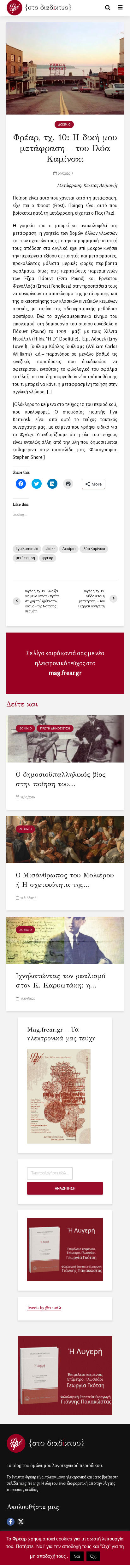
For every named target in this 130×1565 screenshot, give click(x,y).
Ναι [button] (77, 1556)
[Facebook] (11, 1522)
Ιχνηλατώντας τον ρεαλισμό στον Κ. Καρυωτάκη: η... (60, 980)
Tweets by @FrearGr (44, 1308)
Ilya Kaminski (27, 549)
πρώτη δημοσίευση (55, 728)
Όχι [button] (93, 1556)
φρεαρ (47, 558)
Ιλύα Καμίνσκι (94, 549)
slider (50, 549)
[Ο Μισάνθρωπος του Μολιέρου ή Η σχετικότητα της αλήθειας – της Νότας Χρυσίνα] (65, 839)
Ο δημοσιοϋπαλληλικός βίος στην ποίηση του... (61, 779)
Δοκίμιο (68, 549)
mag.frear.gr (65, 673)
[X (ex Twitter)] (21, 1522)
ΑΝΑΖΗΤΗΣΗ (65, 1188)
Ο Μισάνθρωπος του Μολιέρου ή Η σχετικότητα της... (65, 880)
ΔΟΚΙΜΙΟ (64, 124)
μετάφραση (25, 558)
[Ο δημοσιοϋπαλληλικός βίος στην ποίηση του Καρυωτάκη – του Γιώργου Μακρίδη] (65, 738)
